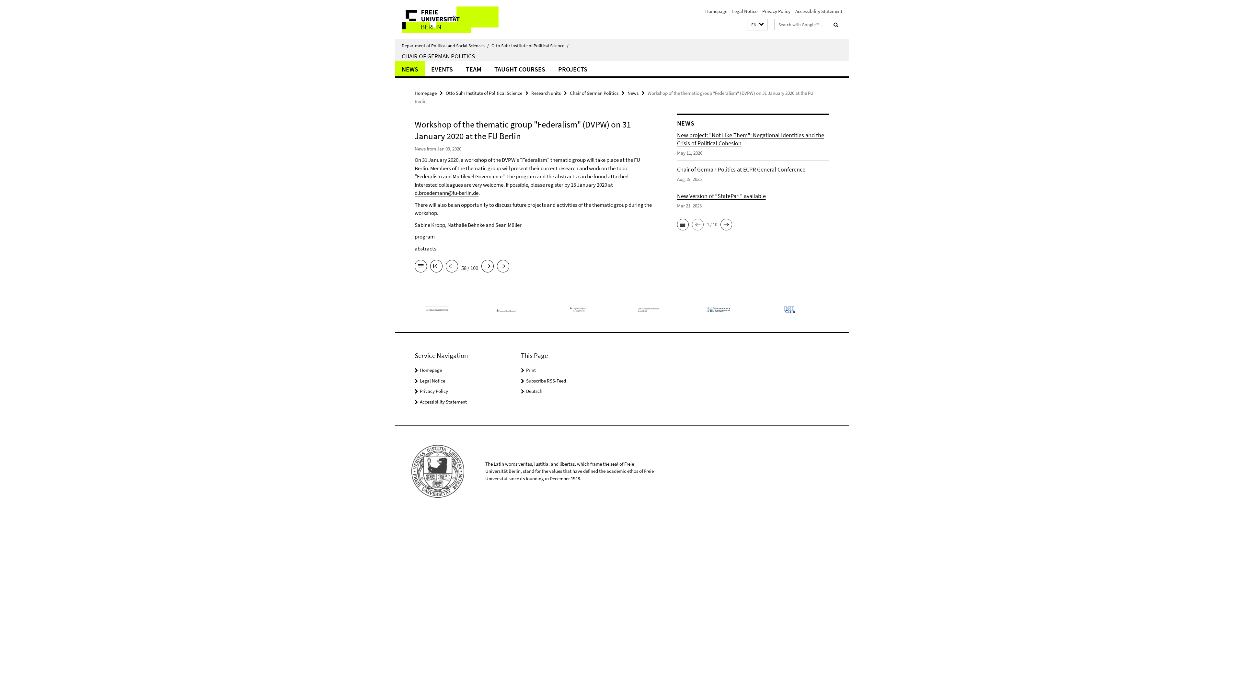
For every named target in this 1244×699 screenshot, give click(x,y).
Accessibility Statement (818, 11)
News (410, 69)
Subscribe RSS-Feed (546, 381)
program (425, 236)
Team (473, 69)
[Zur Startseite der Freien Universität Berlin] (449, 19)
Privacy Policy (776, 11)
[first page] (436, 267)
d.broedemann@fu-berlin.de (446, 192)
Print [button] (531, 370)
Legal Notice (744, 11)
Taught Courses (519, 69)
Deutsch (534, 391)
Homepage (716, 11)
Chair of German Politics (438, 56)
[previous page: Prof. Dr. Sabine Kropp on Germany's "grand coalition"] (452, 267)
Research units (546, 93)
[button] (757, 25)
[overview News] (421, 267)
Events (442, 69)
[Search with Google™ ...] (836, 24)
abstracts (425, 248)
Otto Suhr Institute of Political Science (530, 45)
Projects (572, 69)
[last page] (503, 267)
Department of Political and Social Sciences (445, 45)
